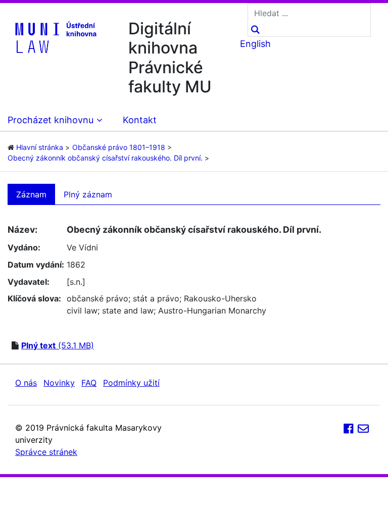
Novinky (59, 383)
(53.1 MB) (57, 345)
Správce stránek (46, 452)
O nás (26, 383)
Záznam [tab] (31, 194)
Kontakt (140, 120)
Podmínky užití (131, 383)
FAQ (88, 383)
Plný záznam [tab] (88, 194)
